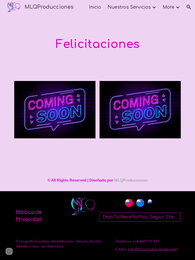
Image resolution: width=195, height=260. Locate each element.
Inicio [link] (95, 7)
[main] (97, 45)
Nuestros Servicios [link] (129, 7)
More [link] (168, 7)
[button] (189, 7)
